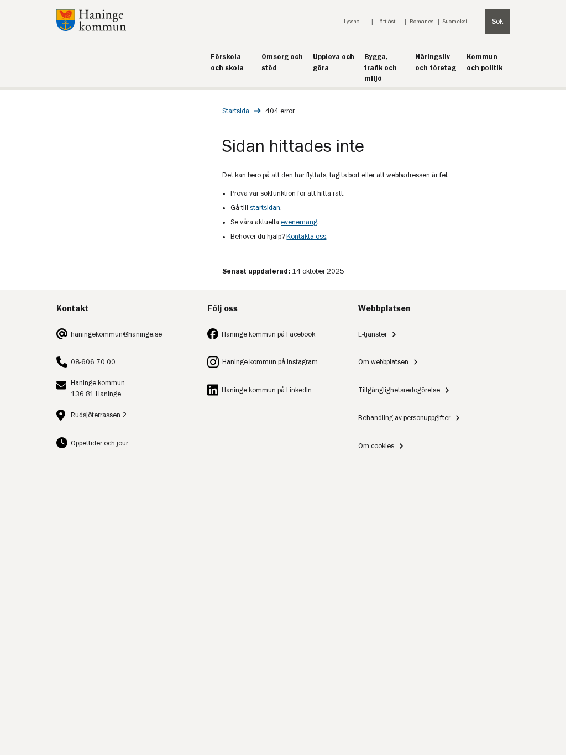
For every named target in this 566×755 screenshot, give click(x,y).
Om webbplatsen (383, 361)
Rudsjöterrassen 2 (99, 414)
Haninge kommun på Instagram (270, 361)
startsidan (265, 207)
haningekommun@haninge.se (116, 334)
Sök (497, 21)
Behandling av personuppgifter (404, 417)
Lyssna (352, 21)
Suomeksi (455, 21)
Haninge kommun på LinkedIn (267, 390)
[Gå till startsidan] (91, 28)
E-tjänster (372, 334)
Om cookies (376, 445)
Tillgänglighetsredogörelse (399, 390)
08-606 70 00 (93, 361)
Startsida (235, 110)
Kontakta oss (306, 236)
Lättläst (386, 21)
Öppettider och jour (99, 443)
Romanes (421, 21)
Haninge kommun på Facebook (268, 334)
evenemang (299, 222)
